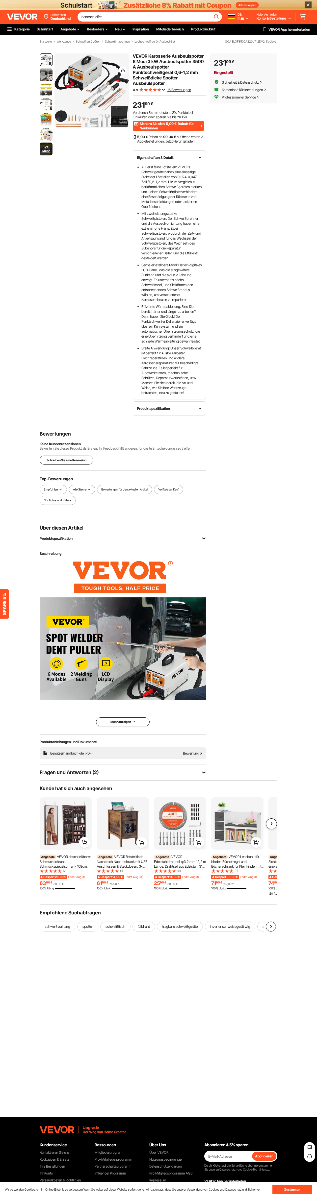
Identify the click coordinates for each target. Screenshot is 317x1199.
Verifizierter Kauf (168, 489)
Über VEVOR (158, 1152)
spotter (87, 926)
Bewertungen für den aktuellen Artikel (124, 489)
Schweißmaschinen (117, 41)
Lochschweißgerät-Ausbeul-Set (154, 41)
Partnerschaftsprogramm (113, 1166)
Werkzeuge (64, 41)
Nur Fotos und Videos (58, 500)
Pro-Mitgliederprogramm (113, 1159)
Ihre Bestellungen (52, 1166)
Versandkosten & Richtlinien (60, 1180)
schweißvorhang (57, 926)
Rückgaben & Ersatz (54, 1159)
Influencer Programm (110, 1173)
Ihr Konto (46, 1173)
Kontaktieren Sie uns (55, 1152)
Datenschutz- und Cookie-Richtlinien (242, 1169)
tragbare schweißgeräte (180, 926)
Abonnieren (264, 1156)
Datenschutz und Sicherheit (242, 1189)
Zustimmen (292, 1189)
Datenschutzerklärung (165, 1166)
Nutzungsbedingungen (166, 1159)
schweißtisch (115, 926)
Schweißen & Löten (88, 41)
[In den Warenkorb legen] (84, 842)
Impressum (157, 1180)
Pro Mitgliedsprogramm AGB (170, 1173)
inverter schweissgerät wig (230, 926)
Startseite (46, 41)
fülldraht (144, 926)
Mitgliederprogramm (110, 1152)
